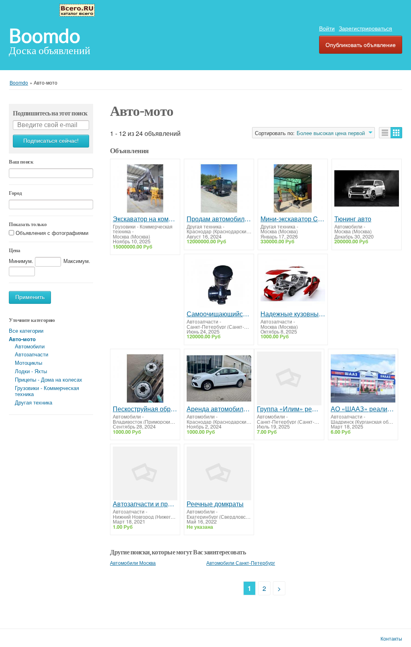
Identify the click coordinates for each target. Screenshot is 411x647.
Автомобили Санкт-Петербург (240, 563)
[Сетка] (396, 132)
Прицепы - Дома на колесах (48, 379)
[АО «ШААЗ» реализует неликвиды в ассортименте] (363, 378)
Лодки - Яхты (31, 371)
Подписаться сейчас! (51, 141)
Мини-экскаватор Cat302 (292, 218)
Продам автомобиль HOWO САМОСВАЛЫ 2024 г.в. (219, 218)
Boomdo (44, 36)
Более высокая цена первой (331, 133)
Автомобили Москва (133, 563)
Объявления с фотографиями (52, 233)
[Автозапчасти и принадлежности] (145, 473)
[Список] (385, 132)
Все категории (26, 330)
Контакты (391, 638)
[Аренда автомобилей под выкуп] (219, 378)
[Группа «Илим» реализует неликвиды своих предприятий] (289, 378)
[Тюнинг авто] (366, 188)
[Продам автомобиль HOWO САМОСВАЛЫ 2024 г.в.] (219, 188)
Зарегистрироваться (365, 28)
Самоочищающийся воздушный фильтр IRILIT (219, 313)
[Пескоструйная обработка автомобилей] (145, 378)
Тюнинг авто (352, 218)
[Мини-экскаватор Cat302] (292, 188)
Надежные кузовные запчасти (292, 313)
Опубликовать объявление (361, 44)
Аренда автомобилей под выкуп (219, 408)
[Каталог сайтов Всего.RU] (77, 9)
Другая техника (33, 402)
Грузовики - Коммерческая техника (47, 391)
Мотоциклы (28, 362)
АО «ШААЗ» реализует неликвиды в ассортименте (363, 408)
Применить (30, 297)
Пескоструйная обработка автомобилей (145, 408)
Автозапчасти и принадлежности (145, 503)
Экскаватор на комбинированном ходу (145, 218)
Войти (327, 28)
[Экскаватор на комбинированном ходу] (145, 188)
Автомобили (30, 346)
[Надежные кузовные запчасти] (292, 283)
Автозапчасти (31, 354)
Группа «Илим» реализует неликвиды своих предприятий (289, 408)
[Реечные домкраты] (219, 473)
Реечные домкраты (215, 503)
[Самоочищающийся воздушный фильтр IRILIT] (219, 283)
